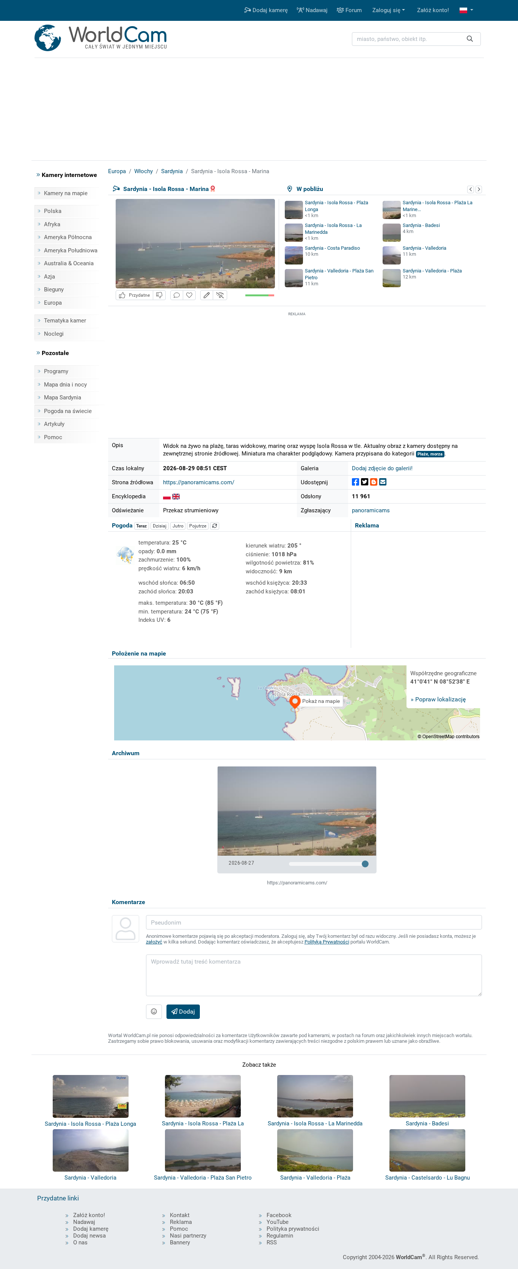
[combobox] (416, 39)
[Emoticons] (154, 1012)
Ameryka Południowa (70, 250)
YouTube (278, 1222)
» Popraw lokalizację (438, 699)
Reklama (181, 1222)
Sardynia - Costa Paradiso (332, 248)
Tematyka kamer (65, 320)
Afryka (52, 224)
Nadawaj (316, 10)
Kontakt (180, 1215)
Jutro (178, 526)
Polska (52, 211)
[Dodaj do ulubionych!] (189, 295)
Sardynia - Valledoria (424, 248)
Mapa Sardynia (62, 397)
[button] (466, 10)
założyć (154, 942)
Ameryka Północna (68, 237)
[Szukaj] (469, 39)
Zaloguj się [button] (386, 10)
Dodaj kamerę (269, 10)
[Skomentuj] (176, 295)
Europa (53, 302)
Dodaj (186, 1011)
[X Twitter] (364, 482)
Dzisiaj (159, 526)
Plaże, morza (430, 454)
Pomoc (53, 437)
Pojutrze (197, 526)
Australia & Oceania (69, 263)
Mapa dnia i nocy (65, 384)
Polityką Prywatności (327, 942)
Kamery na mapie (66, 193)
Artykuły (54, 424)
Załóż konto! (433, 10)
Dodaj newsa (89, 1235)
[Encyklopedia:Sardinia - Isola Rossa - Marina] (176, 496)
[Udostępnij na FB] (355, 482)
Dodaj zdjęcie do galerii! (382, 468)
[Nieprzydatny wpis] (159, 295)
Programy (56, 371)
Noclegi (54, 333)
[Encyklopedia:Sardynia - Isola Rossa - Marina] (167, 496)
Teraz (141, 526)
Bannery (180, 1242)
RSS (272, 1242)
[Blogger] (373, 482)
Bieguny (54, 289)
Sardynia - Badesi (421, 225)
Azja (49, 276)
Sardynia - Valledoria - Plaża (432, 271)
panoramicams (371, 510)
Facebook (279, 1215)
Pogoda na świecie (68, 411)
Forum (353, 10)
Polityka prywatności (293, 1228)
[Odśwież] (214, 526)
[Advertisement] (297, 371)
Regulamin (280, 1235)
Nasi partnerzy (188, 1235)
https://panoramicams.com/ (198, 482)
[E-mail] (382, 482)
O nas (80, 1242)
